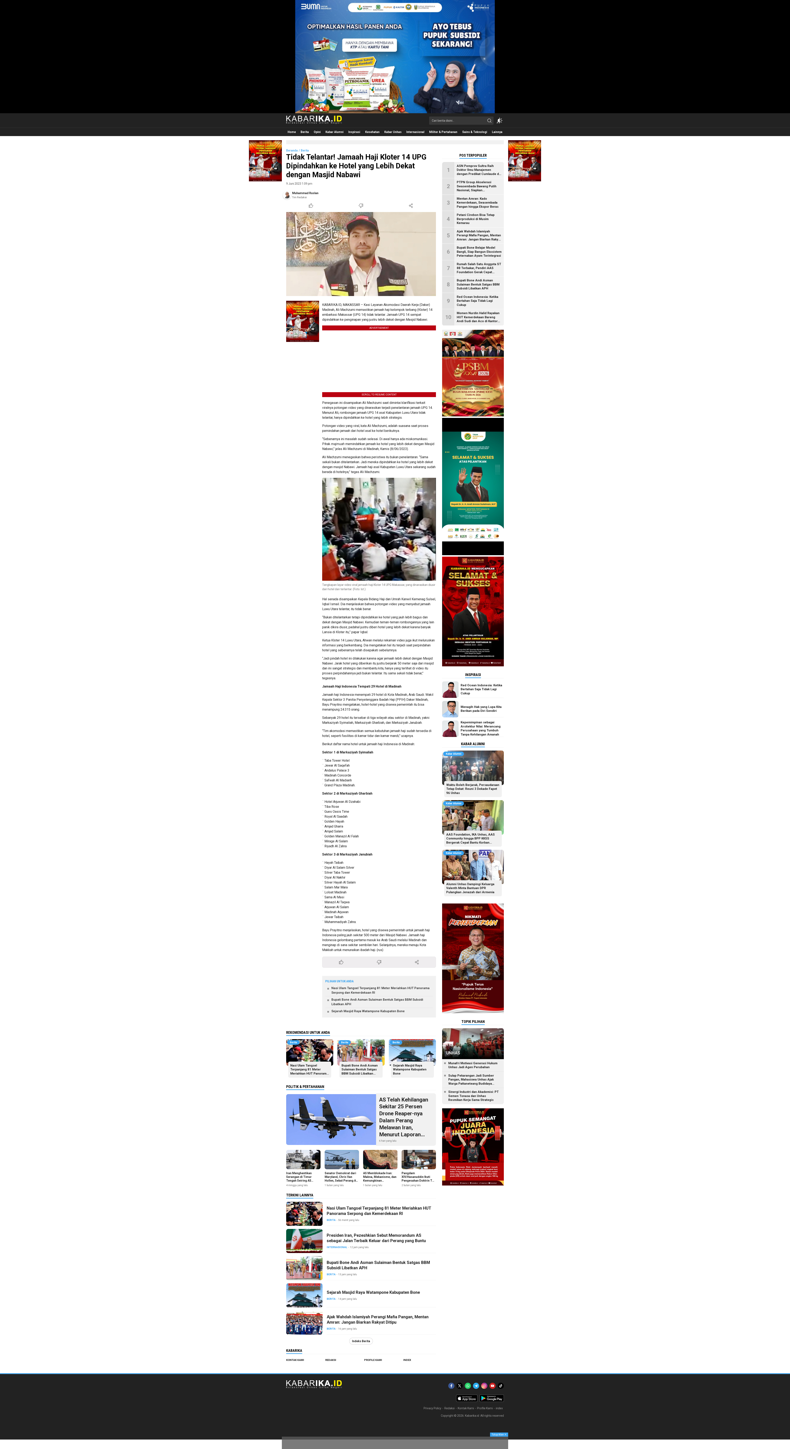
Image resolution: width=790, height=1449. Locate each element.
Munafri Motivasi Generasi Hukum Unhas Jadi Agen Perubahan (472, 1065)
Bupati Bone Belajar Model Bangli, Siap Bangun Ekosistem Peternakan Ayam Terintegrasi (479, 252)
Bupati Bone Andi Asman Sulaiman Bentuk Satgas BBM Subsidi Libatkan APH (377, 1002)
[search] (489, 121)
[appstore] (466, 1400)
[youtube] (492, 1386)
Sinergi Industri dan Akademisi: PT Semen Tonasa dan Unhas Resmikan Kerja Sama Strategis (473, 1096)
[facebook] (451, 1386)
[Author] (286, 195)
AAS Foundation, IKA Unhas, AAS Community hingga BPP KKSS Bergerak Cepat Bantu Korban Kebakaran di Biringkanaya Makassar (472, 841)
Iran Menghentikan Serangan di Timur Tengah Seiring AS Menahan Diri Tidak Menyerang (299, 1181)
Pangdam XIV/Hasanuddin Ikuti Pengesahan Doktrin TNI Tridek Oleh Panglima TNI (418, 1181)
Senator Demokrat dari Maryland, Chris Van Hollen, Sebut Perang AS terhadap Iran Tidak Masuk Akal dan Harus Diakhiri (341, 1183)
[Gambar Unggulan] (361, 254)
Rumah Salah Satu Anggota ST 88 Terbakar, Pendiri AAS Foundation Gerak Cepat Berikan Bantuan (479, 270)
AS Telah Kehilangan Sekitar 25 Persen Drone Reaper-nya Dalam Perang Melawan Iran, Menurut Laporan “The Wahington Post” (405, 1121)
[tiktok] (501, 1386)
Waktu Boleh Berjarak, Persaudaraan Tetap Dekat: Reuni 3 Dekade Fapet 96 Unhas (472, 789)
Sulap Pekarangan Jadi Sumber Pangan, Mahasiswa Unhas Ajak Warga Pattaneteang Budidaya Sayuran (471, 1082)
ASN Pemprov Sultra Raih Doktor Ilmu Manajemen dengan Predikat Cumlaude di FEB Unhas (478, 172)
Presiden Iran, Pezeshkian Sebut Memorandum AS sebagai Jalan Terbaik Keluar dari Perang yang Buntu (376, 1238)
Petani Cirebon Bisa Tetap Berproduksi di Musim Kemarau (476, 219)
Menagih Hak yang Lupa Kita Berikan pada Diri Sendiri (481, 709)
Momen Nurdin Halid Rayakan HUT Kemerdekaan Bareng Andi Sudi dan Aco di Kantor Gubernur (478, 319)
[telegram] (476, 1386)
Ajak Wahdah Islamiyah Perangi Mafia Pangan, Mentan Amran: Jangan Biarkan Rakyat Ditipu (378, 1319)
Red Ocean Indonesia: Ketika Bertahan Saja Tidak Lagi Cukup (477, 301)
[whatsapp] (468, 1386)
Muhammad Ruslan (305, 193)
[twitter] (460, 1386)
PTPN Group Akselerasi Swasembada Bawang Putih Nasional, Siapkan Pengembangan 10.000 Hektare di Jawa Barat (476, 190)
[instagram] (484, 1386)
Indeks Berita (361, 1341)
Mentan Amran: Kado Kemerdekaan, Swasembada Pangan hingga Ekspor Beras (477, 203)
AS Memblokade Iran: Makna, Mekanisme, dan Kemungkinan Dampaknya (379, 1179)
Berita (305, 150)
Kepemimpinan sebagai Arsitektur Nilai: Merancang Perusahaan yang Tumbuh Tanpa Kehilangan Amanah (481, 728)
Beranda (292, 150)
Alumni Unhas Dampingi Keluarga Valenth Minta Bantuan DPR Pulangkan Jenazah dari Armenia (470, 888)
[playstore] (492, 1400)
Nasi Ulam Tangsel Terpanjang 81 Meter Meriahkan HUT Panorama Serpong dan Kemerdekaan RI (380, 990)
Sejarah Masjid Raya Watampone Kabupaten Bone (368, 1011)
